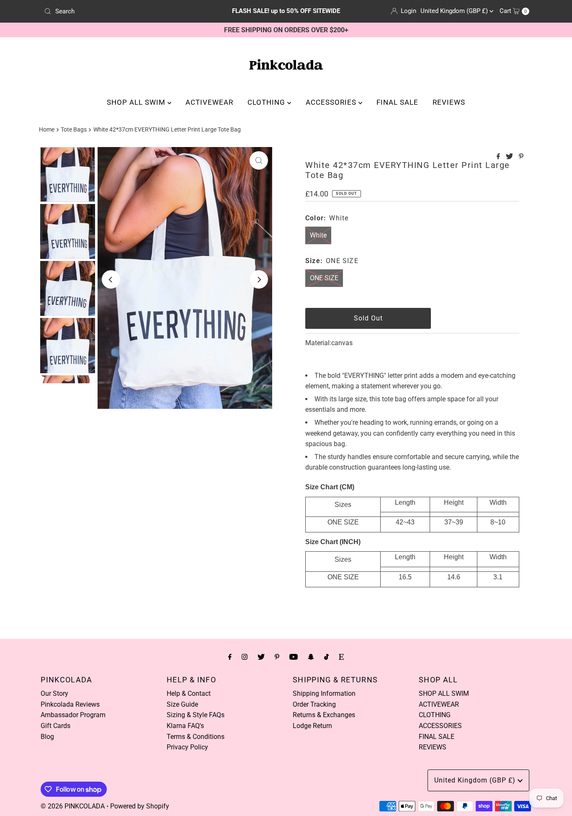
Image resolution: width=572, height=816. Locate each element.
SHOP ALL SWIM (137, 102)
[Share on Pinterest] (521, 157)
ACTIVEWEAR (209, 102)
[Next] (259, 279)
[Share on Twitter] (510, 157)
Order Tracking (314, 704)
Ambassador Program (73, 715)
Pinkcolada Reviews (70, 704)
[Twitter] (261, 656)
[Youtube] (293, 656)
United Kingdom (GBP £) (455, 11)
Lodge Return (312, 726)
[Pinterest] (277, 656)
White (318, 235)
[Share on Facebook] (499, 157)
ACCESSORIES (332, 102)
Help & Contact (189, 693)
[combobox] (120, 11)
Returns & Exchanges (324, 715)
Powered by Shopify (139, 806)
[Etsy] (341, 656)
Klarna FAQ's (185, 726)
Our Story (54, 693)
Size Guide (182, 704)
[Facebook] (230, 656)
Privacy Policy (187, 747)
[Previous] (111, 279)
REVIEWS (449, 102)
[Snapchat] (311, 656)
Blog (47, 737)
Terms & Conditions (195, 737)
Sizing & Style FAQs (195, 715)
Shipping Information (324, 693)
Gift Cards (55, 726)
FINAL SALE (397, 102)
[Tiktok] (326, 656)
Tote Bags (74, 129)
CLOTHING (267, 102)
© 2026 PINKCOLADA (73, 806)
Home (46, 129)
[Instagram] (244, 656)
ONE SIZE (324, 278)
